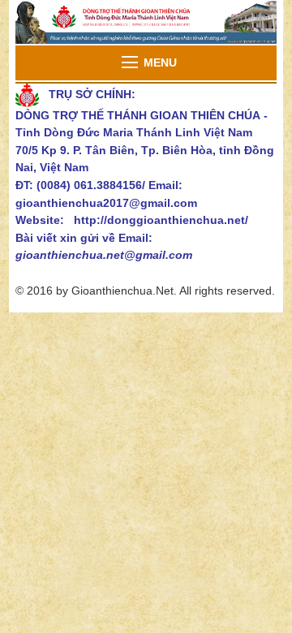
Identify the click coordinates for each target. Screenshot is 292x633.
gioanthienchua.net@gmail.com (103, 254)
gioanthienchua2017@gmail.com (106, 202)
